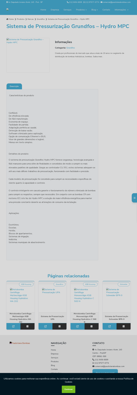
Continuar (68, 389)
